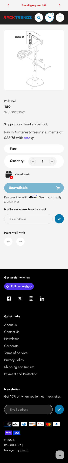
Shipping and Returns (19, 366)
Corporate (11, 345)
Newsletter (11, 338)
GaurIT (24, 450)
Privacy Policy (14, 359)
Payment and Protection (20, 374)
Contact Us (11, 331)
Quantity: (17, 160)
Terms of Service (16, 352)
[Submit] (59, 409)
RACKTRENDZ (12, 445)
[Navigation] (60, 17)
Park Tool (10, 101)
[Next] (59, 5)
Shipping (10, 124)
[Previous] (8, 5)
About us (10, 324)
